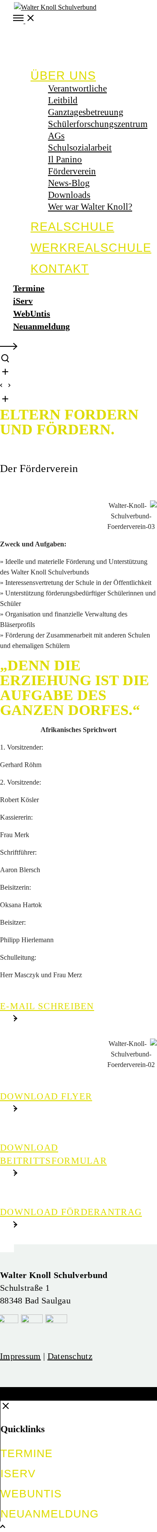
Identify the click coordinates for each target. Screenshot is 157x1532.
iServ (23, 301)
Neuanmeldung (41, 326)
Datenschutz (70, 1356)
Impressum (20, 1356)
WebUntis (31, 313)
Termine (28, 288)
